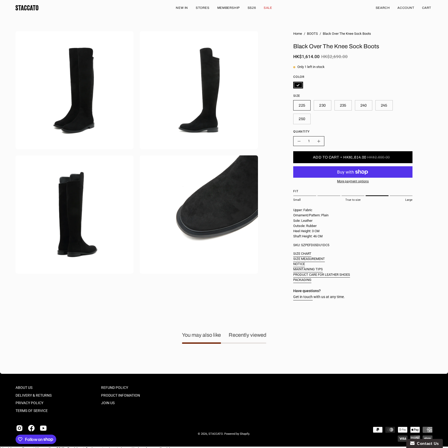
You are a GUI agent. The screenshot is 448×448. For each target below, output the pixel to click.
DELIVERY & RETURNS (34, 395)
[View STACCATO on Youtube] (43, 428)
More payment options (353, 181)
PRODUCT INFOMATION (120, 395)
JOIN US (108, 403)
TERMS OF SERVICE (32, 411)
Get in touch (303, 297)
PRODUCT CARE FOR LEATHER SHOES (321, 275)
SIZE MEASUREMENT (309, 259)
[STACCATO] (27, 7)
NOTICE (299, 264)
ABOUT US (24, 387)
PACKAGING (302, 280)
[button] (383, 8)
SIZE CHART (302, 254)
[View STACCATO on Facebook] (31, 428)
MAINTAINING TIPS (308, 269)
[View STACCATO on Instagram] (19, 428)
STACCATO (215, 434)
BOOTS (312, 34)
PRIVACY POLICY (29, 403)
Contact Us (427, 443)
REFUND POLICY (114, 387)
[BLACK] (298, 85)
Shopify (244, 434)
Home (297, 34)
